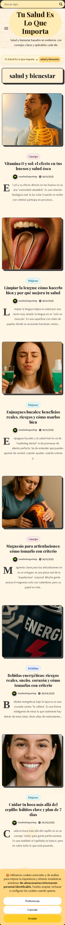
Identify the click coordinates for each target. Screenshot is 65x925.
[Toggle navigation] (6, 28)
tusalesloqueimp (28, 176)
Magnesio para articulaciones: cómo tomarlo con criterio (33, 548)
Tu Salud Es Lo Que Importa (35, 23)
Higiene (33, 280)
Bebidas (33, 668)
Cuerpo (33, 156)
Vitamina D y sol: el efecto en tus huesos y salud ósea (33, 166)
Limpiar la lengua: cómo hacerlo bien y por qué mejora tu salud (33, 290)
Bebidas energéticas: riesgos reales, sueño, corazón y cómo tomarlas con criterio (33, 680)
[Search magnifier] (60, 4)
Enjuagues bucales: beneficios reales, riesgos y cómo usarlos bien (33, 416)
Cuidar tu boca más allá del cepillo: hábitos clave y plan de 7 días (33, 809)
